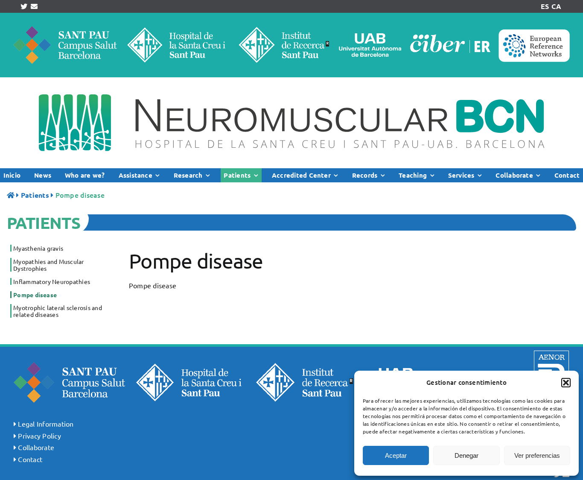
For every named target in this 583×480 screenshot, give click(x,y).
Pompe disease (35, 294)
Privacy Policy (39, 435)
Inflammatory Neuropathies (51, 281)
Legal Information (45, 423)
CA (556, 6)
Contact (30, 459)
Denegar (466, 455)
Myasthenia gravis (38, 248)
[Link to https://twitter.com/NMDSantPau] (23, 6)
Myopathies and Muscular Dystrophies (48, 265)
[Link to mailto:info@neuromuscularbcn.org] (34, 6)
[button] (566, 382)
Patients (35, 194)
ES (545, 6)
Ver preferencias (537, 455)
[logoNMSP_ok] (291, 80)
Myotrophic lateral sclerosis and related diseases (57, 311)
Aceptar (396, 455)
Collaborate (36, 447)
